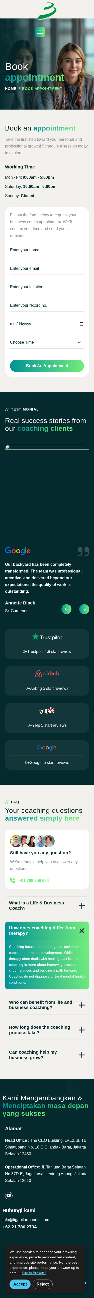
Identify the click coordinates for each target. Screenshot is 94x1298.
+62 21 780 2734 (20, 1226)
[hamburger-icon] (40, 32)
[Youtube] (9, 1195)
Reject (43, 1284)
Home (10, 89)
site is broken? (34, 1273)
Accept (20, 1284)
